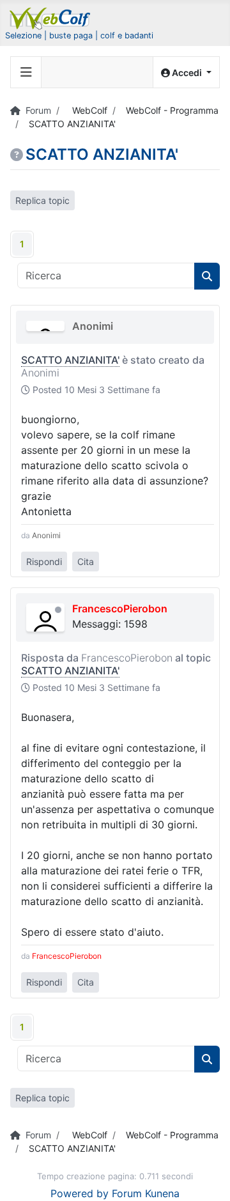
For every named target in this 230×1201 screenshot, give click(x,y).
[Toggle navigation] (26, 72)
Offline (58, 610)
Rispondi (44, 561)
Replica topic (42, 200)
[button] (186, 72)
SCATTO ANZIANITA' (70, 359)
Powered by (79, 1193)
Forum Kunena (146, 1193)
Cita (85, 561)
